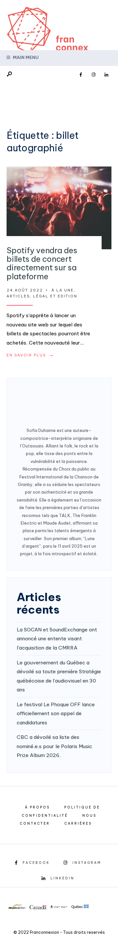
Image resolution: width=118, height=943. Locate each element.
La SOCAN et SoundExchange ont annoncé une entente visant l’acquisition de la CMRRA (57, 638)
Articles (18, 296)
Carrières (78, 823)
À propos (37, 807)
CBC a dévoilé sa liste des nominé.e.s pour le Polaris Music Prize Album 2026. (54, 746)
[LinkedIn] (106, 75)
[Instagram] (93, 75)
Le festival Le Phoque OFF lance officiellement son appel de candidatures (56, 713)
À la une (62, 290)
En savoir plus (31, 355)
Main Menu (25, 57)
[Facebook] (80, 75)
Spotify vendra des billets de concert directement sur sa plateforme (42, 263)
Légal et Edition (55, 296)
